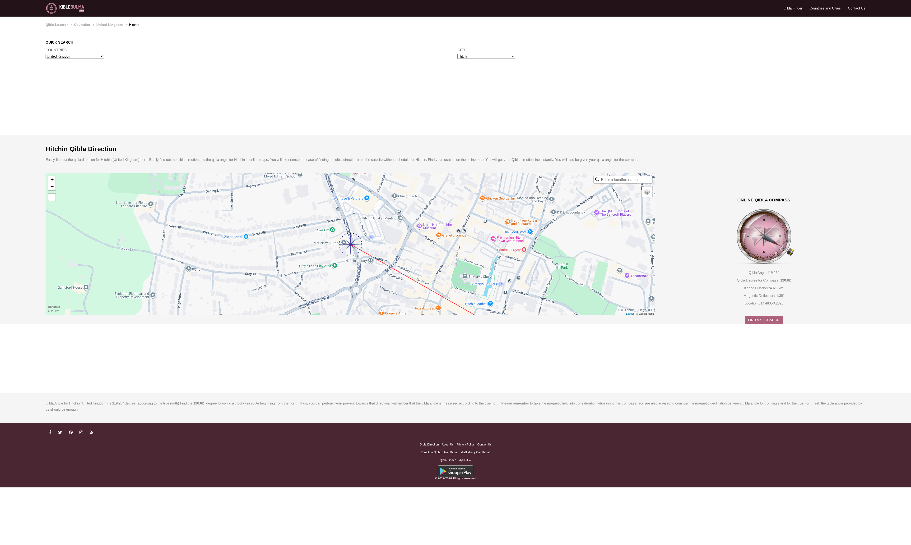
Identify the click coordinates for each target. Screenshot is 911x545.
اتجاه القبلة (466, 452)
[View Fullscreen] (52, 197)
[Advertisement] (455, 101)
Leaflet (630, 313)
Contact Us (856, 8)
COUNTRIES (56, 50)
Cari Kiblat (483, 452)
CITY (461, 50)
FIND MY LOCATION (764, 320)
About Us (448, 444)
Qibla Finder (793, 8)
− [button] (52, 187)
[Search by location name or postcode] (597, 179)
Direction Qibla (431, 452)
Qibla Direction (429, 444)
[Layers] (647, 191)
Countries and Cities (825, 8)
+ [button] (52, 179)
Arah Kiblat (450, 452)
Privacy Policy (465, 444)
